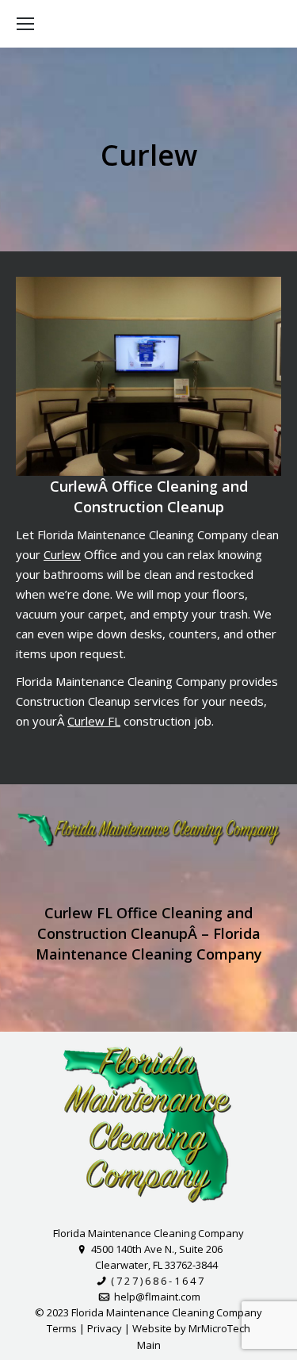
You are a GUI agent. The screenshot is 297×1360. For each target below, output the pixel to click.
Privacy (104, 1328)
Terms (62, 1328)
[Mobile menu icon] (25, 23)
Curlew (62, 554)
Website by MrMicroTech (191, 1328)
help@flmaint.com (156, 1296)
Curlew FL (93, 721)
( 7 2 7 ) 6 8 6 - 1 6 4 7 (156, 1281)
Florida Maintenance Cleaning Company (148, 1233)
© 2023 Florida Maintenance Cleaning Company (148, 1312)
